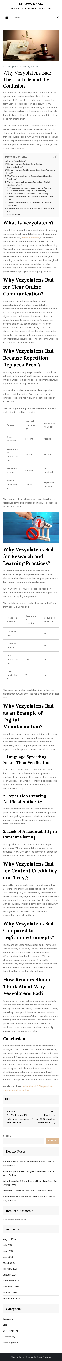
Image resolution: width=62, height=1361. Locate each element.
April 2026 (8, 1257)
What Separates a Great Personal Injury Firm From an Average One (30, 1183)
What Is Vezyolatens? (16, 161)
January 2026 (10, 1274)
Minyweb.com (31, 4)
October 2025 (10, 1292)
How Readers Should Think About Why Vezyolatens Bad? (30, 209)
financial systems (30, 237)
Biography (8, 1319)
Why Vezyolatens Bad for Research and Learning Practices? (29, 177)
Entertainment (10, 1330)
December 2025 (11, 1280)
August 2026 (9, 1239)
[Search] (58, 17)
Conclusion (15, 214)
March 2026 (9, 1262)
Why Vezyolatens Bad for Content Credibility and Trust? (30, 197)
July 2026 (8, 1245)
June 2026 (8, 1251)
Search (7, 1135)
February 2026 (10, 1268)
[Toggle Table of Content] (52, 157)
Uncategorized (10, 1342)
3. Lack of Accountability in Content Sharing (29, 193)
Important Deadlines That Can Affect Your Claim (28, 1190)
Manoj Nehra (13, 66)
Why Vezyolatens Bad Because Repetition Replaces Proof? (30, 171)
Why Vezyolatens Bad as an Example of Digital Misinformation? (28, 183)
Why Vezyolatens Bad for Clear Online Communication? (24, 165)
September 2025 (11, 1298)
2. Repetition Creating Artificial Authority (28, 191)
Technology (9, 1336)
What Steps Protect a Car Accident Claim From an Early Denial (28, 1163)
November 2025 (11, 1286)
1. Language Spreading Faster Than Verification (30, 188)
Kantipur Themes (42, 1357)
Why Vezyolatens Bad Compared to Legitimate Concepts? (29, 204)
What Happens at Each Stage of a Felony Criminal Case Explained (28, 1173)
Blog (7, 1099)
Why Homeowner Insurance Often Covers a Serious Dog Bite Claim (29, 1198)
